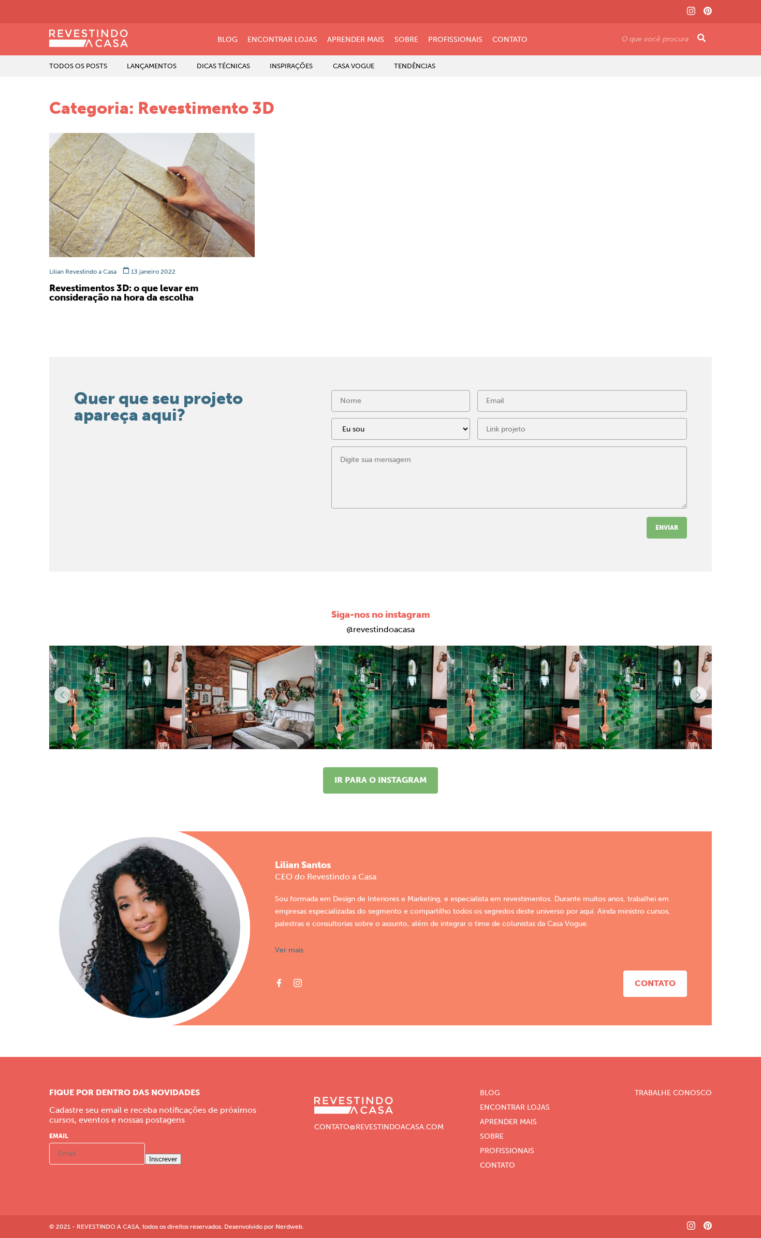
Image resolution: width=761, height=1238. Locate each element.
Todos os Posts (78, 66)
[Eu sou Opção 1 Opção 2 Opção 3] (400, 432)
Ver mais (289, 950)
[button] (698, 695)
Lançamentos (152, 66)
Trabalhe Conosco (673, 1093)
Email (58, 1136)
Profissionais (455, 39)
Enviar (666, 527)
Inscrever (163, 1159)
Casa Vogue (353, 66)
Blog (227, 39)
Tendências (414, 66)
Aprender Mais (355, 39)
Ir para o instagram (380, 780)
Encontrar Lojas (282, 39)
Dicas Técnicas (223, 66)
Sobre (406, 39)
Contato (510, 39)
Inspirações (291, 66)
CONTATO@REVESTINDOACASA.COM (379, 1127)
